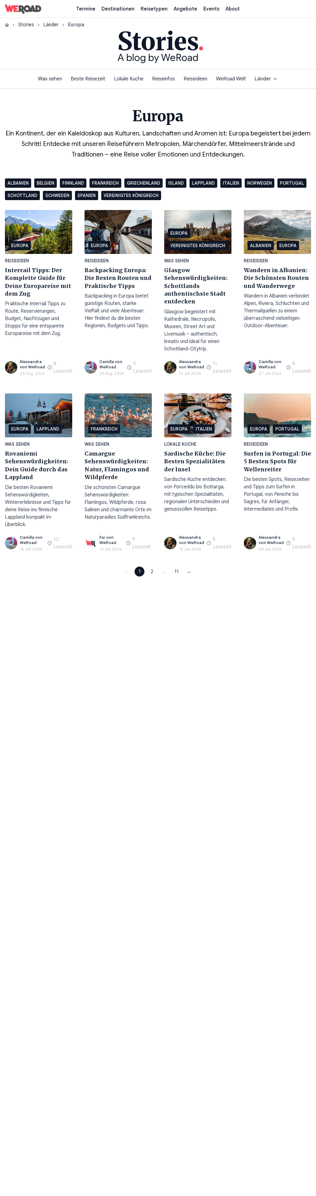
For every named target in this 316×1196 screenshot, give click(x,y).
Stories (26, 25)
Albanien (18, 183)
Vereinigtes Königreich (131, 195)
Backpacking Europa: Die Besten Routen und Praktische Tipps (118, 278)
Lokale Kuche (128, 79)
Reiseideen (195, 79)
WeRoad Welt (231, 79)
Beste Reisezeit (88, 79)
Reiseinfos (163, 79)
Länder (51, 25)
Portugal (292, 183)
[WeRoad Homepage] (23, 9)
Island (176, 183)
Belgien (45, 183)
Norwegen (259, 183)
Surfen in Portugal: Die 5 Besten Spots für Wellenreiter (277, 461)
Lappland (203, 183)
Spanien (86, 195)
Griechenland (143, 183)
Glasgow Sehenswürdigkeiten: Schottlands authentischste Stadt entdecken (195, 286)
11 (176, 571)
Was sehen (50, 79)
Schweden (57, 195)
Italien (231, 183)
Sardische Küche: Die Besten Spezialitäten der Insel (195, 461)
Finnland (73, 183)
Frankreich (105, 183)
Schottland (22, 195)
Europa (19, 245)
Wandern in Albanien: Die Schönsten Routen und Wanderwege (276, 278)
